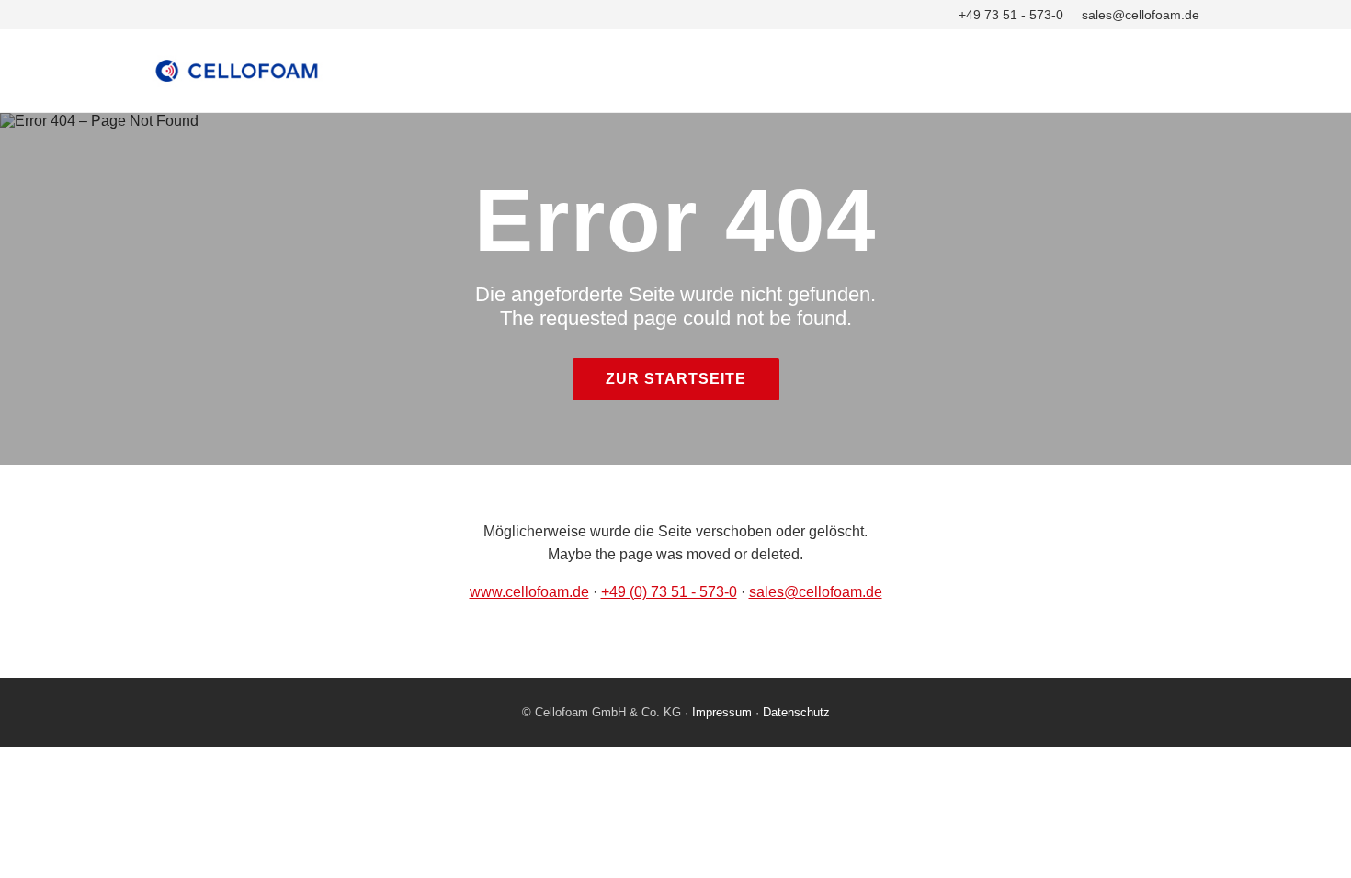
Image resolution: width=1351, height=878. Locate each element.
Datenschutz (796, 712)
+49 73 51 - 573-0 (1011, 14)
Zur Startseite (676, 379)
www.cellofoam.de (529, 592)
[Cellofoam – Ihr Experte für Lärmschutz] (675, 70)
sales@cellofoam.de (1140, 14)
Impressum (722, 712)
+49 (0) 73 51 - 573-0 (669, 592)
